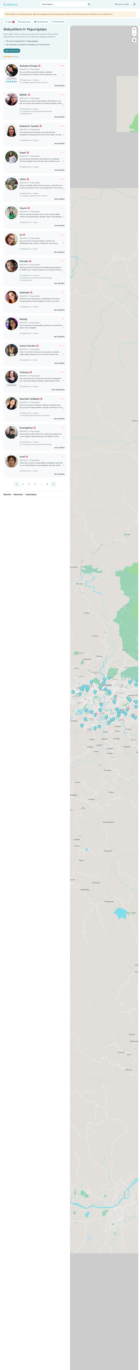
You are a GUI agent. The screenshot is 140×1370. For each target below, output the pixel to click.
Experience (25, 22)
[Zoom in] (134, 29)
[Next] (53, 484)
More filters (59, 22)
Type (10, 22)
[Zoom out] (134, 34)
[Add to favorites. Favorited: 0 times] (62, 292)
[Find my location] (134, 40)
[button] (135, 717)
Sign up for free (12, 51)
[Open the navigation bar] (134, 4)
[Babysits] (11, 4)
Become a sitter (122, 4)
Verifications (42, 22)
